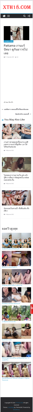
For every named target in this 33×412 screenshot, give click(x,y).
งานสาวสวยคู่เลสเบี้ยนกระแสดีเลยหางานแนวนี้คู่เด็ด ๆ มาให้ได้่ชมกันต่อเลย (16, 144)
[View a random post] (29, 16)
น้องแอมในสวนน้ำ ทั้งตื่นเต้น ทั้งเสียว (16, 209)
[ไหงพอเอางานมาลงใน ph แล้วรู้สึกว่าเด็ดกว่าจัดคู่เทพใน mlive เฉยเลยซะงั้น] (16, 158)
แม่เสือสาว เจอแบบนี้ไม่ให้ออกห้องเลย (16, 109)
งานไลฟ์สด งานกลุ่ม (8, 41)
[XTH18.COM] (4, 16)
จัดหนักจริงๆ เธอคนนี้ (22, 114)
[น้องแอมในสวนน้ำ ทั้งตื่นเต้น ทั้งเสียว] (16, 191)
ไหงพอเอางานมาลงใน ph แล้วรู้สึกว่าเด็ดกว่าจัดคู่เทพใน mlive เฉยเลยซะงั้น (16, 177)
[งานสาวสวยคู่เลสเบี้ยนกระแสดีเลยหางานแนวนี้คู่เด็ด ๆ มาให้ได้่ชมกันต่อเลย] (16, 125)
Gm (17, 57)
